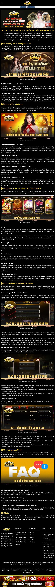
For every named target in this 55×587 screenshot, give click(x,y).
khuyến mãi (32, 541)
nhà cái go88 (36, 570)
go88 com (38, 569)
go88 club (44, 569)
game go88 (22, 570)
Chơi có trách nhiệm (21, 537)
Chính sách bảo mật (21, 532)
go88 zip (48, 536)
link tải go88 (27, 569)
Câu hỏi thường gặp (21, 541)
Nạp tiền (32, 537)
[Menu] (2, 3)
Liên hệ (18, 544)
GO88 (2, 533)
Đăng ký (32, 532)
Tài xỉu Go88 (29, 570)
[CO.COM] (27, 3)
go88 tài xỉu (50, 569)
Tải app (32, 534)
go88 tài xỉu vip (15, 570)
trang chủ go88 (43, 570)
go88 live (3, 570)
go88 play (8, 570)
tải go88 (21, 569)
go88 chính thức (29, 572)
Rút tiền (32, 539)
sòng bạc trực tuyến (40, 452)
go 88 (17, 569)
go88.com (33, 569)
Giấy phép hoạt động (21, 539)
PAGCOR (29, 95)
